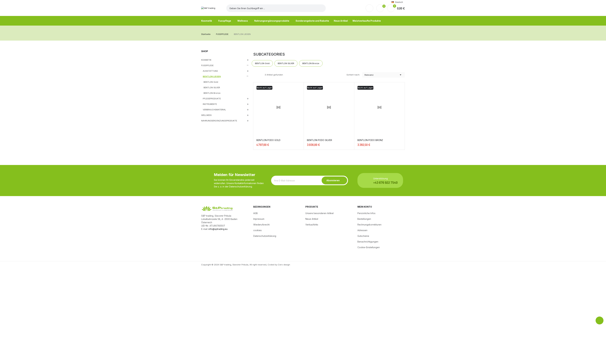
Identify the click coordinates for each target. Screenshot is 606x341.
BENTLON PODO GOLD (268, 140)
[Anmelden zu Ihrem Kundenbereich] (369, 8)
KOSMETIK (206, 60)
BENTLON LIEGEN (212, 76)
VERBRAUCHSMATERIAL (214, 109)
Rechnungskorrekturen (369, 224)
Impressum (258, 219)
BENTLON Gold (211, 82)
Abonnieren (333, 180)
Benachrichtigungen (367, 241)
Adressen (362, 230)
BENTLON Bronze (212, 93)
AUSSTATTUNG (210, 71)
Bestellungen (364, 219)
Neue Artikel (311, 219)
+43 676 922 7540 (385, 182)
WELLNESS (206, 115)
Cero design (284, 264)
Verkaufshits (311, 224)
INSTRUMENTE (210, 104)
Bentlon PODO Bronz (370, 140)
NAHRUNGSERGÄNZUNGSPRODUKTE (219, 120)
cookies (257, 230)
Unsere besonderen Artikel (319, 213)
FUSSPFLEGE (207, 65)
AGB (255, 213)
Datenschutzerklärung (264, 236)
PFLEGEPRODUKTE (212, 98)
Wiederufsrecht (261, 224)
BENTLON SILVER (212, 87)
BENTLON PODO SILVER (319, 140)
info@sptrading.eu (218, 229)
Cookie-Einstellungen (368, 247)
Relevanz (383, 75)
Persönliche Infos (366, 213)
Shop (204, 51)
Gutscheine (363, 236)
